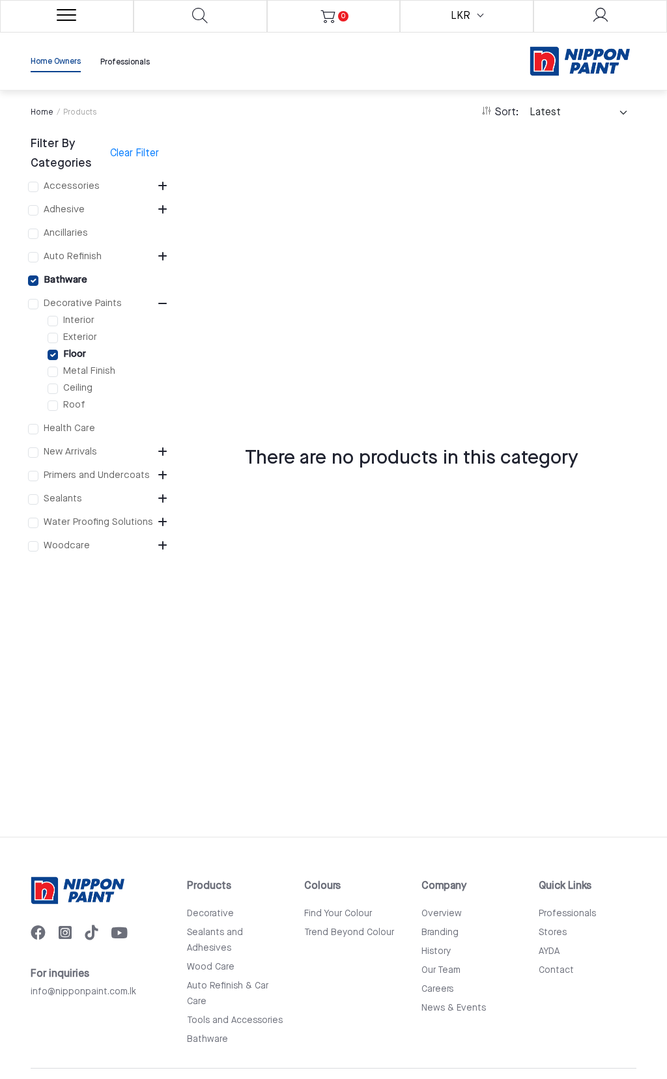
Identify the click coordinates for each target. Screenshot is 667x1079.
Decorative (210, 913)
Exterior (80, 337)
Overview (441, 913)
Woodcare (67, 545)
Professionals (125, 62)
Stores (553, 932)
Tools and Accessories (235, 1020)
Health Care (69, 428)
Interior (78, 320)
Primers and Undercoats (97, 475)
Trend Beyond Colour (349, 932)
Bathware (65, 279)
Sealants (63, 498)
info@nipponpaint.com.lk (83, 992)
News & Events (453, 1008)
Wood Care (210, 967)
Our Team (441, 970)
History (436, 951)
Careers (437, 989)
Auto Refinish (73, 256)
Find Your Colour (338, 913)
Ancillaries (66, 232)
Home (42, 112)
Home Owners (56, 61)
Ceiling (77, 387)
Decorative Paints (83, 303)
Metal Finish (89, 370)
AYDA (549, 951)
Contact (556, 970)
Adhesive (64, 209)
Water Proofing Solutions (98, 521)
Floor (74, 353)
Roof (74, 404)
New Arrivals (70, 451)
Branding (440, 932)
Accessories (72, 185)
